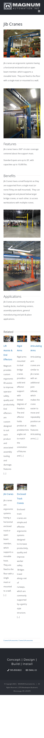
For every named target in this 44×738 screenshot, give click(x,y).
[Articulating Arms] (35, 339)
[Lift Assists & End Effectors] (8, 339)
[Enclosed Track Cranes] (22, 487)
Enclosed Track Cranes (21, 498)
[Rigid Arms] (22, 339)
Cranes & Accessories (11, 640)
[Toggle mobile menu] (39, 11)
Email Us (32, 670)
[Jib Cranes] (8, 487)
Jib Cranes (8, 494)
